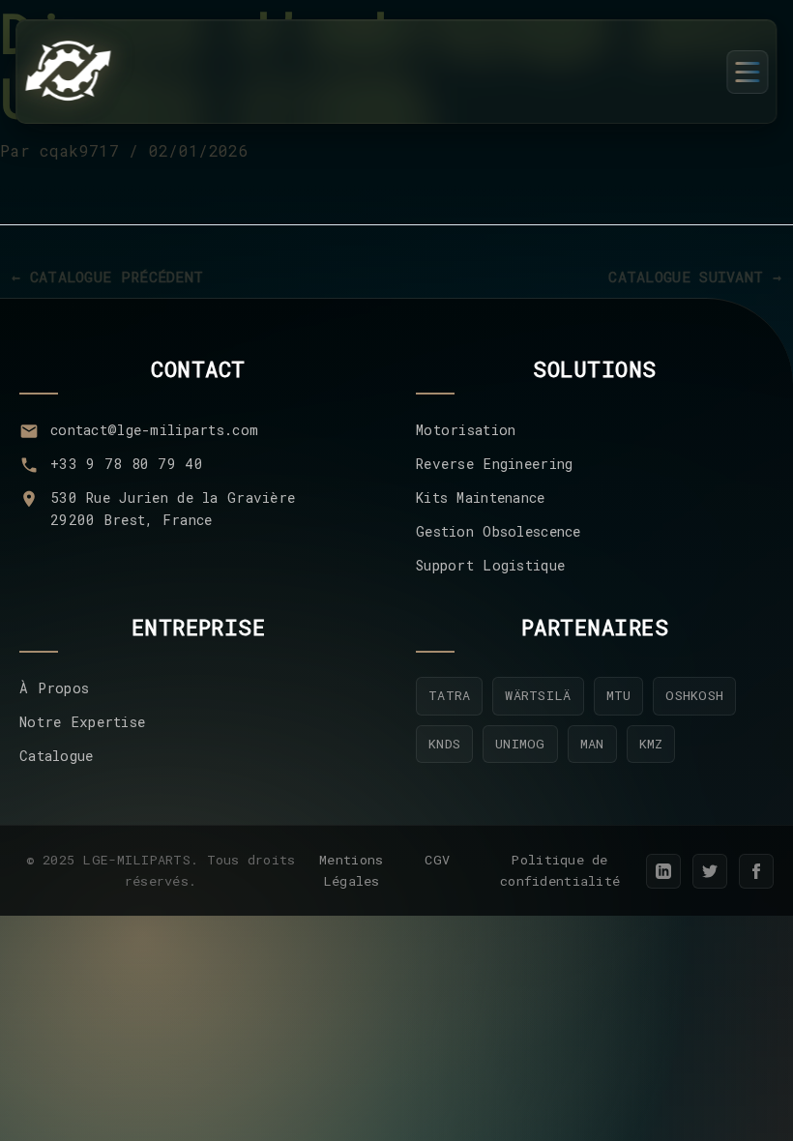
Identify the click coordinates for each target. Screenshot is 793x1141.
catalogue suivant (694, 276)
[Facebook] (756, 871)
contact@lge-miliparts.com (154, 430)
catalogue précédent (107, 276)
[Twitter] (709, 871)
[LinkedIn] (663, 871)
